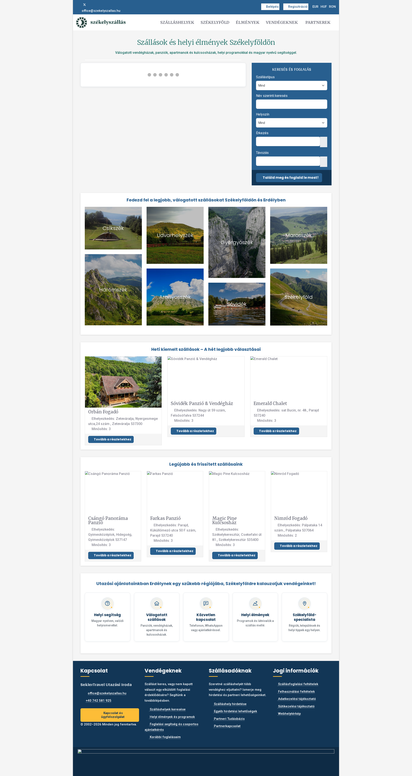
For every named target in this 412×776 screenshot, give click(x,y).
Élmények (247, 22)
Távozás (262, 153)
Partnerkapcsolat (227, 726)
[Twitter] (84, 5)
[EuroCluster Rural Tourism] (206, 760)
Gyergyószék (237, 242)
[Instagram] (91, 5)
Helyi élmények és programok (172, 717)
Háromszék (113, 289)
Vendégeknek (282, 22)
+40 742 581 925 (98, 700)
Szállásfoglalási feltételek (297, 684)
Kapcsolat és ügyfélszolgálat (112, 715)
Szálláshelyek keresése (167, 709)
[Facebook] (77, 5)
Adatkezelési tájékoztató (296, 699)
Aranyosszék (175, 296)
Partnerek (317, 22)
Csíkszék (113, 228)
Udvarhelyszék (175, 235)
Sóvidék (237, 304)
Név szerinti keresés (272, 96)
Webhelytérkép (289, 714)
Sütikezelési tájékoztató (296, 706)
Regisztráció (297, 7)
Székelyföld (215, 22)
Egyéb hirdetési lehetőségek (235, 711)
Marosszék (298, 235)
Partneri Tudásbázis (229, 719)
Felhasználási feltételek (296, 691)
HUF (324, 7)
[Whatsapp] (98, 5)
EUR (315, 7)
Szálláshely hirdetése (230, 704)
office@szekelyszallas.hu (101, 11)
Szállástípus (265, 77)
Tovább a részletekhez (112, 439)
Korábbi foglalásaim (165, 737)
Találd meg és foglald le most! (290, 177)
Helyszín (262, 114)
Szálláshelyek (177, 22)
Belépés (272, 7)
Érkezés (262, 133)
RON (332, 7)
